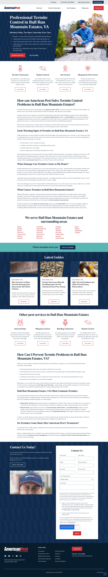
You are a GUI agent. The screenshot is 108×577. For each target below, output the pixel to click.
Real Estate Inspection (44, 558)
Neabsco (58, 228)
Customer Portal (84, 2)
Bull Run (19, 230)
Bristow (19, 226)
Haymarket (39, 226)
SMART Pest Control (44, 556)
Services (39, 8)
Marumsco (39, 238)
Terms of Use (76, 509)
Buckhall (19, 228)
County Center (21, 234)
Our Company (71, 8)
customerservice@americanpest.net (82, 556)
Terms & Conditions (60, 561)
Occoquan (59, 232)
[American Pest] (12, 8)
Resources (85, 8)
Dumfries (19, 238)
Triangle (77, 228)
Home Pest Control (43, 553)
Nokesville (58, 230)
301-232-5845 (80, 554)
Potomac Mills (60, 234)
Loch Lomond (40, 234)
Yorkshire (77, 232)
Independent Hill (41, 228)
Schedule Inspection (17, 55)
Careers (57, 556)
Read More (24, 301)
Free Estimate (98, 2)
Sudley (77, 226)
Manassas (39, 236)
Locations (57, 558)
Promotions (41, 551)
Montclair (58, 226)
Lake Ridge (39, 230)
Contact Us (98, 8)
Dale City (19, 236)
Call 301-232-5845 (68, 2)
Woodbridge (78, 230)
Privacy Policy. (72, 522)
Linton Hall (39, 232)
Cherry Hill (20, 232)
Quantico (58, 236)
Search (54, 2)
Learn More (20, 89)
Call (73, 554)
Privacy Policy (66, 509)
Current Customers (54, 8)
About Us (57, 553)
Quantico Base (60, 238)
